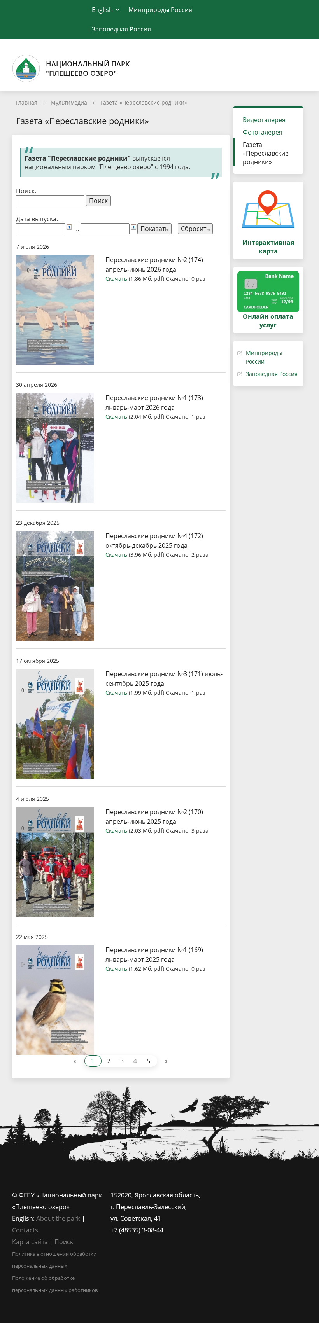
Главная (26, 102)
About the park (58, 1218)
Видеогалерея (264, 119)
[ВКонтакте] (214, 1195)
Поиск (63, 1241)
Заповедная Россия (121, 29)
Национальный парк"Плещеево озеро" (88, 68)
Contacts (25, 1230)
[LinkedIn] (229, 1195)
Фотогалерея (262, 132)
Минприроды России (160, 9)
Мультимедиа (69, 102)
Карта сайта (30, 1241)
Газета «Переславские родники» (143, 102)
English (102, 9)
